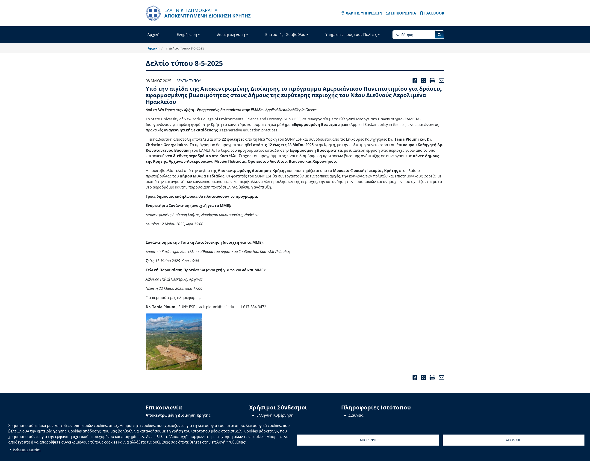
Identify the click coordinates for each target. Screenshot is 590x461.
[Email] (440, 378)
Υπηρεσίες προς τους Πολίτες (351, 34)
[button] (174, 341)
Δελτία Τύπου (189, 80)
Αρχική (153, 34)
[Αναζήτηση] (439, 34)
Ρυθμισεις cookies (27, 449)
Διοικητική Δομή (231, 34)
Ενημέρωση (187, 34)
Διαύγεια (355, 415)
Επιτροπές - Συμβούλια (285, 34)
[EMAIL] (440, 81)
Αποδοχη (513, 440)
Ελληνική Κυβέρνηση (275, 415)
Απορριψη (368, 440)
